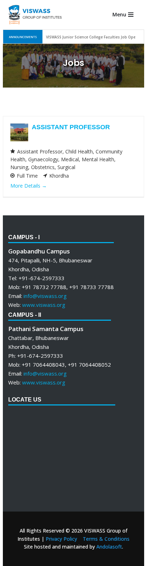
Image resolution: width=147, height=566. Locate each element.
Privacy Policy (61, 538)
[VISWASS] (35, 15)
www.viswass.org (43, 304)
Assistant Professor (71, 127)
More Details (26, 185)
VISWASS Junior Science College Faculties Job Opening (95, 37)
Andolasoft (109, 546)
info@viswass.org (45, 295)
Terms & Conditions (106, 538)
